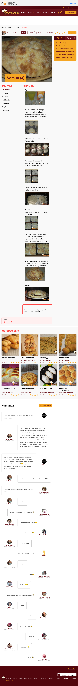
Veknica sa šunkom (10, 380)
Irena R (44, 418)
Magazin (45, 12)
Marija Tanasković (44, 576)
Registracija (66, 8)
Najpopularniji (71, 38)
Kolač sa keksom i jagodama (64, 48)
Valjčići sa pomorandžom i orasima (65, 51)
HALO (11, 680)
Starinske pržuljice (61, 43)
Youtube (58, 678)
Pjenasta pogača (29, 380)
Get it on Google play (71, 674)
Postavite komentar (45, 405)
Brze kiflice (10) (49, 380)
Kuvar (23, 12)
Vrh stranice (71, 669)
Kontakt (35, 678)
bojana (44, 555)
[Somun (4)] (36, 98)
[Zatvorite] (1, 3)
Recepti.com (10, 12)
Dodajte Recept (70, 12)
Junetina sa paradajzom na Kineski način (65, 57)
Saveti (38, 12)
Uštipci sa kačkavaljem (67, 380)
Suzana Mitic (9, 586)
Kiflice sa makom (29, 348)
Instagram (66, 678)
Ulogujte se (73, 8)
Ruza (9, 607)
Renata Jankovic (44, 492)
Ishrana (30, 12)
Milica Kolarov (9, 524)
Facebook (43, 678)
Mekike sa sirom (10, 348)
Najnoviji (59, 38)
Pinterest (74, 678)
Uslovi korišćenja (23, 678)
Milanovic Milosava (44, 535)
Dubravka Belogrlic (44, 597)
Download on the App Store (62, 674)
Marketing (30, 678)
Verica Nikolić (9, 649)
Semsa (9, 628)
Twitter (51, 678)
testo (7, 322)
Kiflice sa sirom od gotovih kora (65, 54)
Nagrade (53, 12)
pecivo (15, 322)
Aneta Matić (14, 33)
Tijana (44, 638)
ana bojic (44, 659)
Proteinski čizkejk (61, 46)
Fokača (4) (49, 348)
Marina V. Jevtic (44, 514)
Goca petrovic (44, 618)
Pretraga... (61, 12)
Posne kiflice (67, 348)
